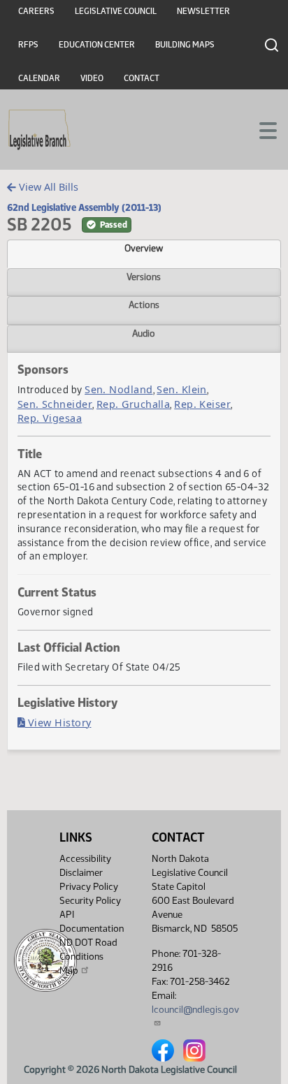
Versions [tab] (144, 276)
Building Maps (185, 45)
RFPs (28, 45)
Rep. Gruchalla (133, 404)
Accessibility (85, 859)
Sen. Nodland (118, 389)
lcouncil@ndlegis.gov (195, 1010)
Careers (36, 11)
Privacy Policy (88, 887)
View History (58, 722)
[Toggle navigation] (260, 129)
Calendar (39, 78)
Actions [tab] (144, 304)
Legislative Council (116, 11)
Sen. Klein (182, 389)
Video (91, 78)
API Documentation (91, 922)
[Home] (39, 130)
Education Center (97, 45)
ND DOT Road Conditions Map (88, 956)
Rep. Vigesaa (49, 418)
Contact (141, 78)
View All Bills (47, 186)
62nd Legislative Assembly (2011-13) (84, 207)
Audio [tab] (143, 333)
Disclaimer (81, 873)
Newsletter (203, 11)
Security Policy (90, 901)
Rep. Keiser (202, 404)
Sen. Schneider (54, 404)
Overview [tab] (143, 248)
